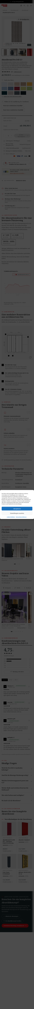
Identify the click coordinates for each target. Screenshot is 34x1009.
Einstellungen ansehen (17, 513)
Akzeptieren (17, 508)
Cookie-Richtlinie (11, 517)
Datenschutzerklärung (21, 517)
